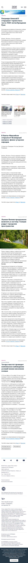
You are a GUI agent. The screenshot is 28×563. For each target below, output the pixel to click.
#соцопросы (17, 446)
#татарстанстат (6, 446)
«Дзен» (17, 94)
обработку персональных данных (11, 554)
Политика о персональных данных (9, 536)
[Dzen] (17, 460)
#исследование (6, 448)
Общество (3, 15)
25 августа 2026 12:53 (22, 360)
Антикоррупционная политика (8, 539)
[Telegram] (10, 460)
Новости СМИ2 (7, 121)
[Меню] (25, 7)
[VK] (4, 460)
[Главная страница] (14, 7)
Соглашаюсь (14, 560)
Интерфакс (5, 83)
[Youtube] (23, 460)
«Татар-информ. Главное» (13, 90)
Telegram (22, 94)
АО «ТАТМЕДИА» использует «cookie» (9, 541)
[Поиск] (2, 7)
